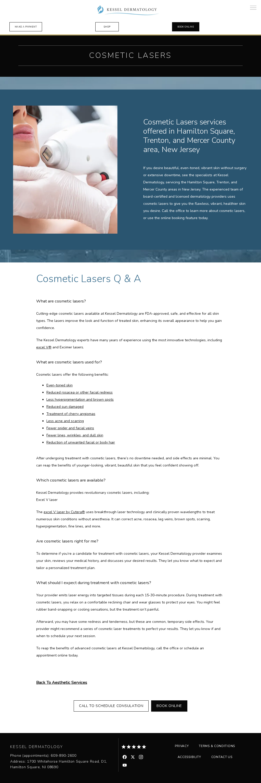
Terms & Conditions (217, 746)
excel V (42, 347)
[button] (253, 8)
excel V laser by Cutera (63, 512)
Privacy (182, 746)
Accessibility (189, 757)
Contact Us (221, 757)
